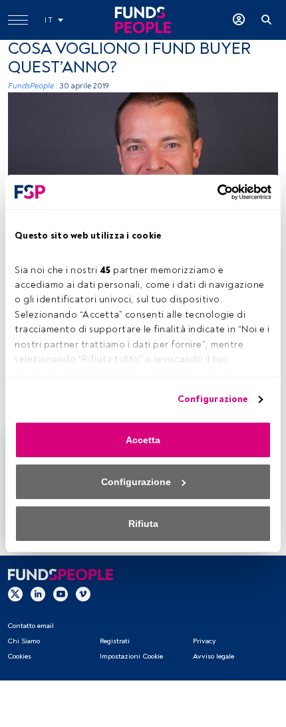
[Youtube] (60, 594)
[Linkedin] (38, 594)
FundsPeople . (33, 86)
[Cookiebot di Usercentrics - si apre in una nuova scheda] (213, 192)
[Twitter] (15, 594)
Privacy (204, 641)
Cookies (19, 656)
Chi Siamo (23, 641)
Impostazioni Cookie (131, 656)
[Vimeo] (83, 594)
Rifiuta (143, 523)
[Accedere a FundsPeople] (239, 20)
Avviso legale (213, 656)
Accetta (143, 440)
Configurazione (212, 399)
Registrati (115, 641)
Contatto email (30, 625)
